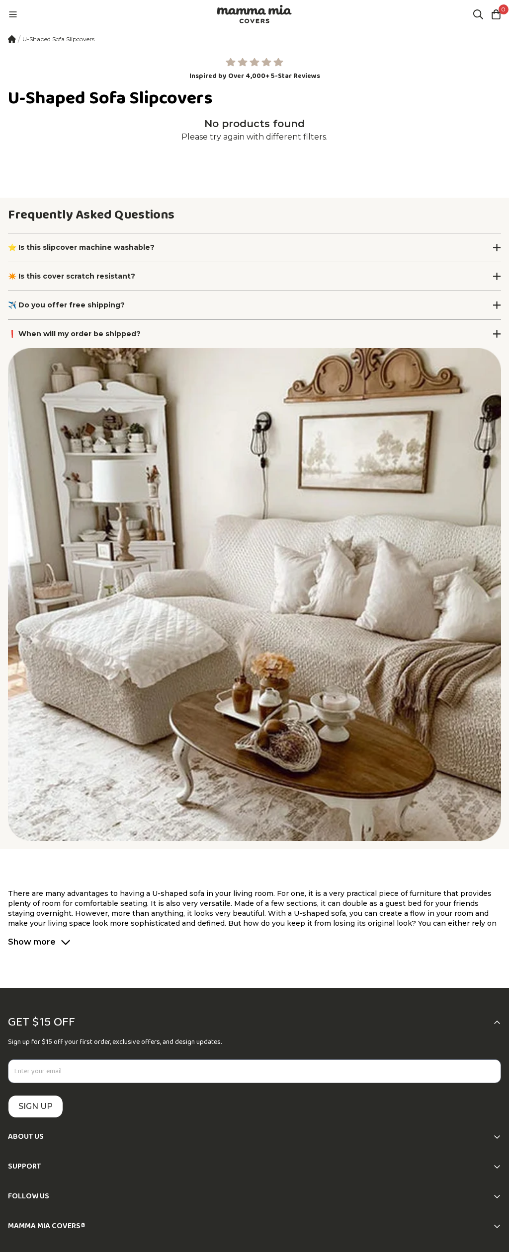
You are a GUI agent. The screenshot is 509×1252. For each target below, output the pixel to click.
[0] (496, 14)
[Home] (12, 39)
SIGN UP (35, 1106)
